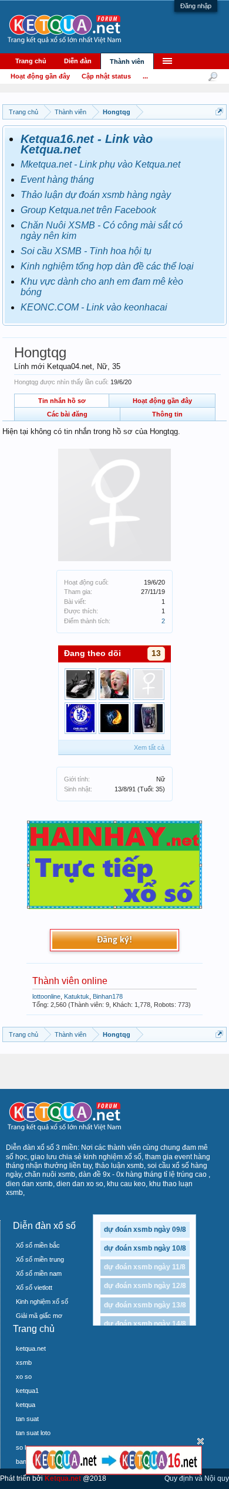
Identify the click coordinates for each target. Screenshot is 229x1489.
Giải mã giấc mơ (39, 1315)
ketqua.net (31, 1348)
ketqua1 (27, 1390)
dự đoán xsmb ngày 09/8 (145, 1229)
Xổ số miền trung (40, 1259)
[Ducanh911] (148, 718)
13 (156, 653)
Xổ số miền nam (39, 1273)
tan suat (27, 1418)
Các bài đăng (67, 414)
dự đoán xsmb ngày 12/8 (145, 1286)
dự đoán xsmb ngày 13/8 (145, 1305)
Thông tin (167, 414)
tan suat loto (33, 1432)
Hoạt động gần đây (162, 400)
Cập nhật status (106, 76)
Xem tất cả (149, 747)
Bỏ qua (200, 1441)
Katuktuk (76, 996)
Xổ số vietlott (34, 1287)
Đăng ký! (114, 940)
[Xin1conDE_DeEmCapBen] (114, 718)
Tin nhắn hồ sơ (62, 400)
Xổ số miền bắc (38, 1245)
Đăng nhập (195, 5)
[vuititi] (114, 684)
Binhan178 (108, 996)
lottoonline (46, 996)
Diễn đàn (78, 60)
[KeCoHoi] (148, 684)
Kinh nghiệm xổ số (42, 1301)
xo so (24, 1376)
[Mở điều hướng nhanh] (219, 111)
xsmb (24, 1362)
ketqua (25, 1404)
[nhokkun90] (80, 684)
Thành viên (127, 61)
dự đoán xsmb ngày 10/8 (145, 1248)
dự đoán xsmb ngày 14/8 (145, 1324)
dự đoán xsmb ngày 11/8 (145, 1267)
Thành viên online (69, 981)
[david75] (80, 718)
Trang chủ (30, 60)
